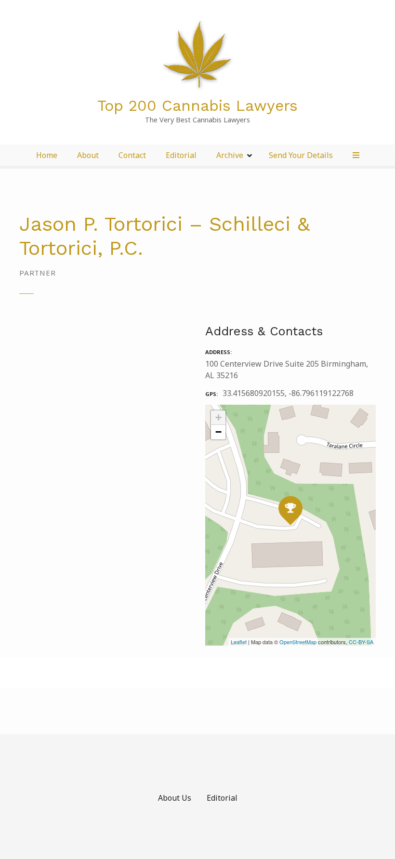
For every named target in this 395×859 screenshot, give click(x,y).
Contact (132, 155)
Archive (229, 155)
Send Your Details (301, 155)
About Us (174, 798)
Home (46, 155)
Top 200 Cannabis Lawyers (197, 105)
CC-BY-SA (361, 642)
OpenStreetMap (297, 642)
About (88, 155)
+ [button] (218, 417)
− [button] (218, 432)
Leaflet (239, 642)
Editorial (181, 155)
